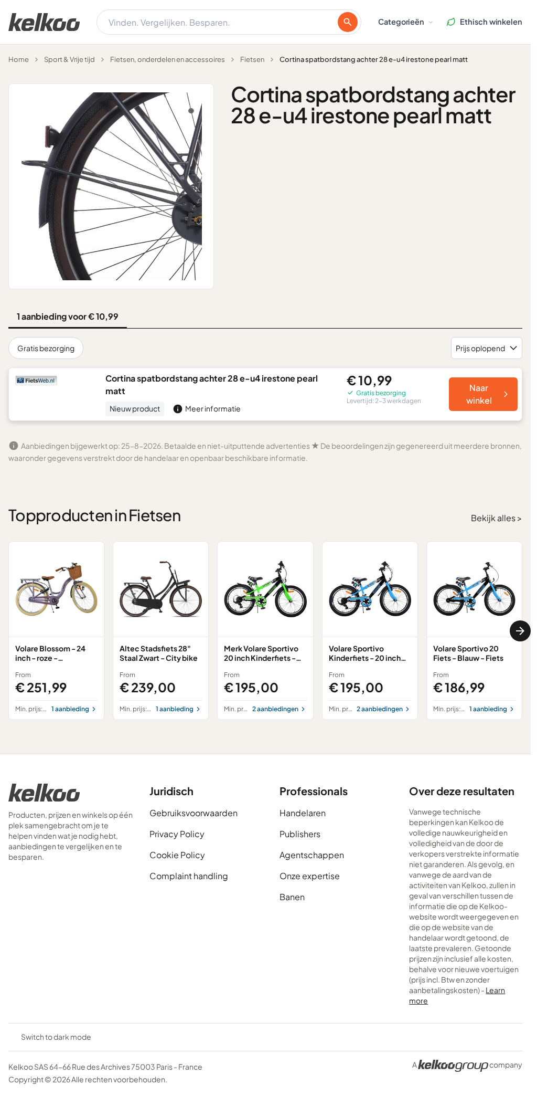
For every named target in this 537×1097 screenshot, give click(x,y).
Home (18, 59)
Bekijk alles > (496, 517)
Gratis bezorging (45, 348)
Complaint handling (188, 875)
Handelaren (303, 812)
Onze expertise (310, 875)
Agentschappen (312, 854)
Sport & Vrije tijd (69, 59)
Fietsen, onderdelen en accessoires (167, 59)
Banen (292, 896)
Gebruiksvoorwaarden (193, 812)
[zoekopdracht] (348, 22)
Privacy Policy (177, 833)
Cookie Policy (177, 854)
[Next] (520, 630)
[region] (265, 631)
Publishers (300, 833)
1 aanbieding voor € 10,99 (68, 316)
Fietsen (252, 59)
